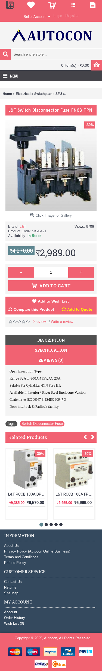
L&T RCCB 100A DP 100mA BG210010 (27, 494)
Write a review (62, 322)
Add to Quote (79, 309)
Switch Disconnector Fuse (42, 424)
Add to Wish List (53, 301)
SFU (58, 94)
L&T (23, 226)
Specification (51, 350)
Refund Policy (15, 563)
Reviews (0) (51, 360)
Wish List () (14, 623)
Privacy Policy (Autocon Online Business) (37, 551)
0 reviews (40, 322)
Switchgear (43, 94)
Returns (10, 587)
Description (51, 340)
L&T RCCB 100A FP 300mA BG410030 (75, 494)
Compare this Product (34, 309)
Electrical (23, 94)
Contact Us (13, 582)
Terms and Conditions (21, 557)
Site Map (11, 593)
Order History (14, 618)
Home (7, 94)
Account (10, 612)
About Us (11, 546)
